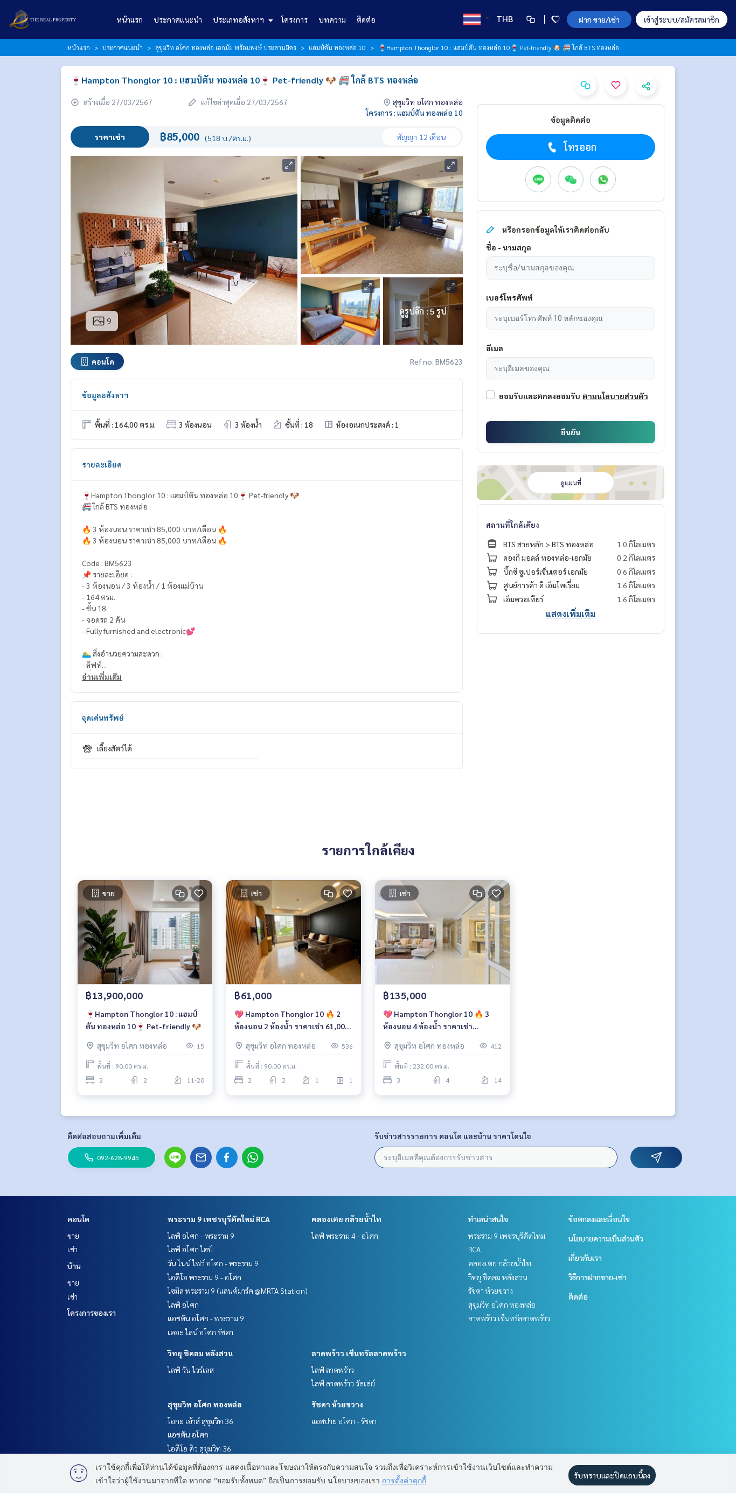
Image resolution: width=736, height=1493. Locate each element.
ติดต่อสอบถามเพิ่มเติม (104, 1136)
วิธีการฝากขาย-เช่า (597, 1277)
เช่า (72, 1249)
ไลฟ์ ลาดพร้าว (332, 1370)
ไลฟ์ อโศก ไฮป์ (190, 1249)
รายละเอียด (102, 464)
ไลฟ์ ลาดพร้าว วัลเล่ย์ (343, 1383)
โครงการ (294, 19)
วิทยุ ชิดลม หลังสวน (200, 1353)
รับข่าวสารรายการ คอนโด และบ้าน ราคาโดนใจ (452, 1136)
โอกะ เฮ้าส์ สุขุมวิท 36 (200, 1421)
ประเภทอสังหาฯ (239, 19)
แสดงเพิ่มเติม (570, 613)
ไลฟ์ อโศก (183, 1304)
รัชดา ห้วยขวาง (337, 1404)
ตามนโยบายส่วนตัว (615, 396)
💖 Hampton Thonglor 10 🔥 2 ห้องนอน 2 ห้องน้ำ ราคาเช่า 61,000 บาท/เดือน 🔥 (291, 1020)
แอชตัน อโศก (188, 1434)
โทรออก (580, 147)
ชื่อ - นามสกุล (508, 247)
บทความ (332, 19)
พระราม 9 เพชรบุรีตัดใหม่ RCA (219, 1219)
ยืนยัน (570, 432)
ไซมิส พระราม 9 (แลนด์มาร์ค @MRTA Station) (238, 1290)
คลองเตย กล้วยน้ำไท (346, 1219)
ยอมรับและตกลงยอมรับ (539, 396)
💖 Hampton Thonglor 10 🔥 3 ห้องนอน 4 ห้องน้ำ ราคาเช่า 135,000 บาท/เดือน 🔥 (436, 1020)
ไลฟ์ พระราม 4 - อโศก (344, 1235)
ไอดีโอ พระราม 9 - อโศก (204, 1277)
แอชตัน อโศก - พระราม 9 (206, 1318)
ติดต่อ (366, 19)
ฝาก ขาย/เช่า (599, 19)
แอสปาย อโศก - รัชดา (344, 1421)
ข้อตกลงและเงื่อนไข (599, 1219)
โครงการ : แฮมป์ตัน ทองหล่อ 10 (414, 112)
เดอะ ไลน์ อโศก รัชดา (200, 1332)
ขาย (73, 1235)
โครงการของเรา (91, 1312)
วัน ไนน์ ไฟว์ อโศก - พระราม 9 (213, 1263)
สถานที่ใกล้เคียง (512, 524)
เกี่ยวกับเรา (585, 1257)
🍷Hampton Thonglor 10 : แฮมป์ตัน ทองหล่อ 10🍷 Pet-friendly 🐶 (143, 1020)
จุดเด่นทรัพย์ (103, 717)
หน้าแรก (129, 19)
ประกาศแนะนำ (178, 19)
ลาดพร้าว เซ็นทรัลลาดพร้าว (358, 1353)
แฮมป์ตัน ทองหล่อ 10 (337, 47)
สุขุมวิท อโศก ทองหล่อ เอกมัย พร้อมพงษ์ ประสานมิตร (225, 47)
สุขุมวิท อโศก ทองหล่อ (205, 1404)
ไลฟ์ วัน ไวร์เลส (191, 1370)
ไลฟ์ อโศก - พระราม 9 (201, 1235)
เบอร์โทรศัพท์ (509, 297)
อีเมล (494, 348)
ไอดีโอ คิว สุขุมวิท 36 (199, 1448)
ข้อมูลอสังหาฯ (105, 395)
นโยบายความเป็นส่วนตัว (605, 1238)
